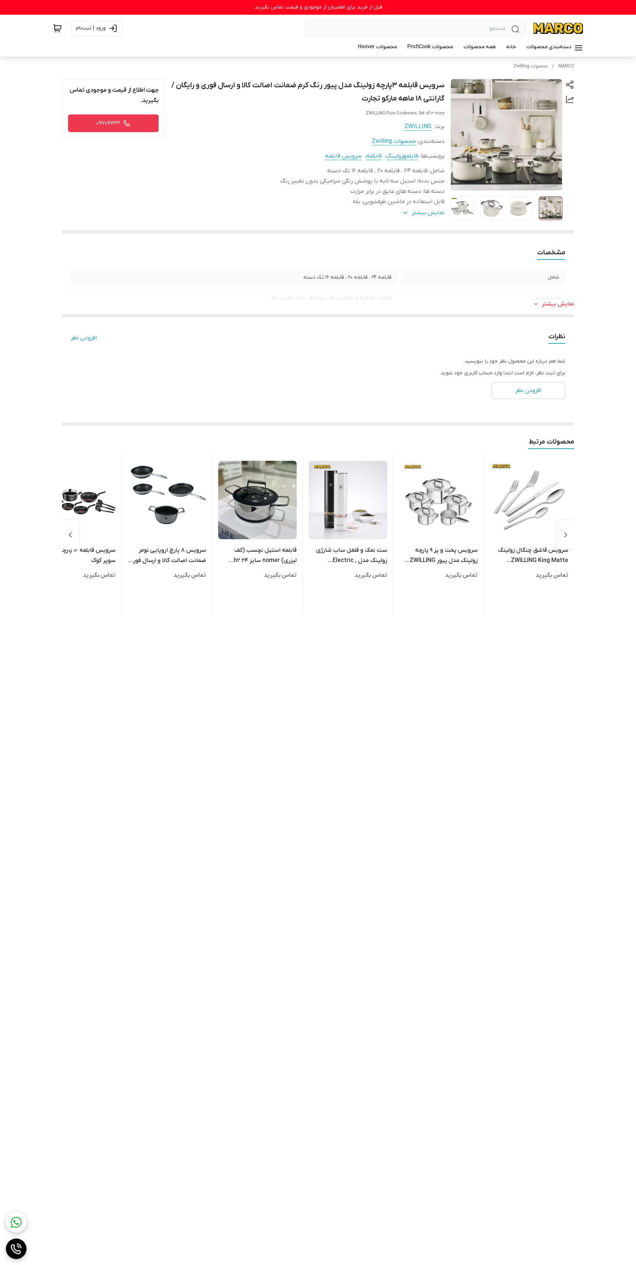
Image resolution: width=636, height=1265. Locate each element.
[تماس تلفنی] (16, 1249)
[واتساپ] (16, 1222)
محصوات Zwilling (530, 66)
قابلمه (374, 156)
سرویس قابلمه (343, 156)
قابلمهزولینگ (402, 156)
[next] (70, 535)
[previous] (566, 535)
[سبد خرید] (57, 28)
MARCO (566, 66)
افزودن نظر (84, 338)
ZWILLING (417, 126)
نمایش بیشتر (558, 304)
